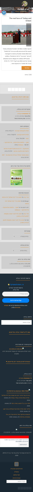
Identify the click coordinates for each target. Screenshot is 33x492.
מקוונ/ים (23, 114)
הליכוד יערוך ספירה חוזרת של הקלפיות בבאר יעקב (16, 409)
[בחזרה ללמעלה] (17, 464)
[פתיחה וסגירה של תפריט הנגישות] (4, 13)
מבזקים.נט (10, 391)
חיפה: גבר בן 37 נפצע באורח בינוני (21, 403)
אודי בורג (26, 197)
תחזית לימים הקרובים (23, 135)
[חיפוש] (3, 322)
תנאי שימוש (16, 475)
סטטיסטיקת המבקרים (17, 469)
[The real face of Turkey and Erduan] (9, 34)
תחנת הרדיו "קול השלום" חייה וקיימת (12, 197)
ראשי (27, 138)
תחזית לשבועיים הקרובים (22, 131)
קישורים (16, 472)
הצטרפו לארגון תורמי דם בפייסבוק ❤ (18, 362)
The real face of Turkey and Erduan (20, 19)
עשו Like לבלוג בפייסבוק (20, 97)
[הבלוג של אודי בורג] (24, 4)
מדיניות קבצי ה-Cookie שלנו (22, 441)
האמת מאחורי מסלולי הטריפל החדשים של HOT (15, 155)
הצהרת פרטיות (16, 478)
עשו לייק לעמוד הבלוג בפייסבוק (19, 332)
